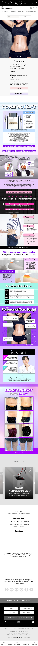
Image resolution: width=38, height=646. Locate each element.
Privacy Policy (21, 628)
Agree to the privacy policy (11, 621)
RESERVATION (19, 94)
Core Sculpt (23, 16)
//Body (9, 16)
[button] (35, 483)
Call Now (28, 600)
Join (36, 7)
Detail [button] (18, 621)
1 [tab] (17, 56)
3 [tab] (20, 56)
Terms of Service (14, 628)
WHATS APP (19, 91)
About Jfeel (7, 628)
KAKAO (19, 88)
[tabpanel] (19, 39)
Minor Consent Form (29, 628)
